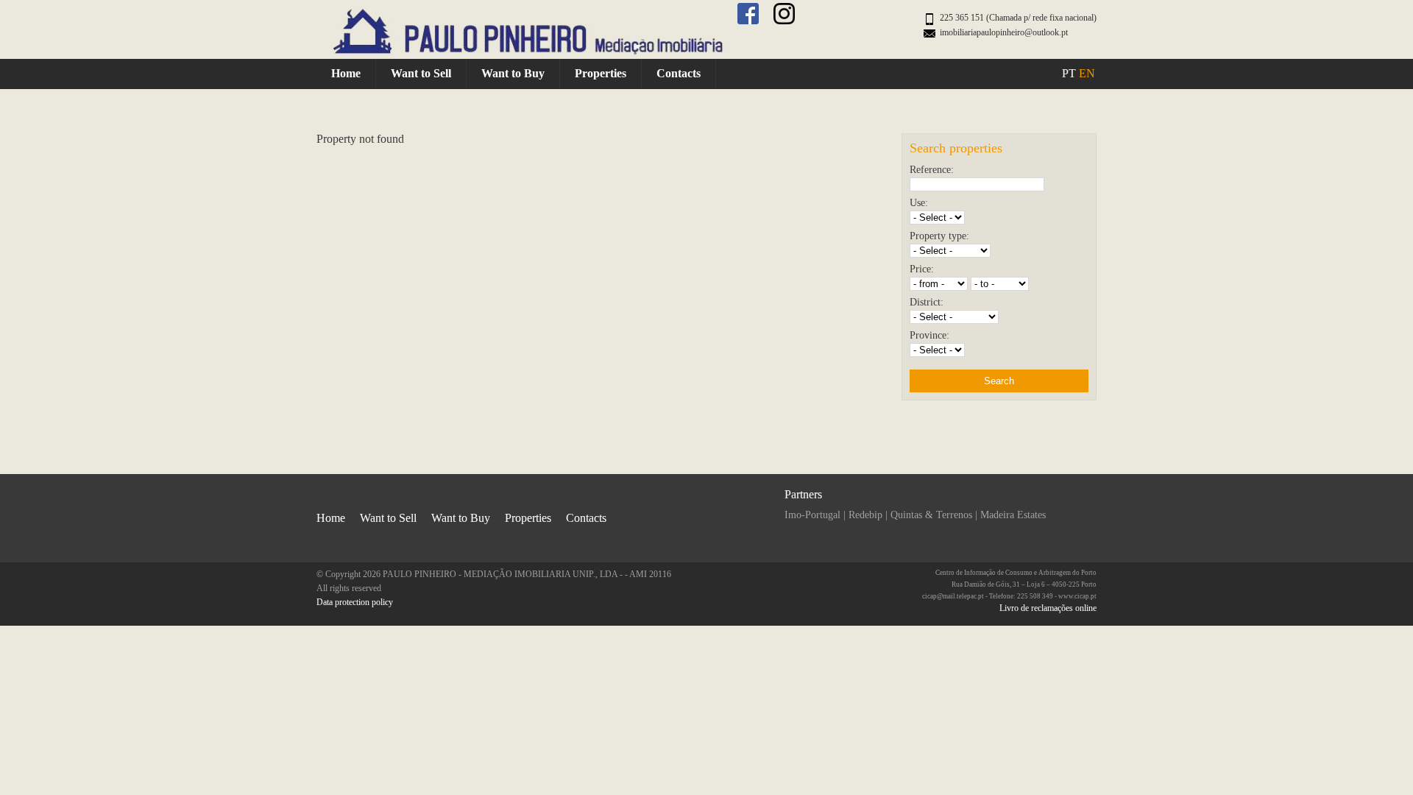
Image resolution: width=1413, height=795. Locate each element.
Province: (929, 335)
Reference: (932, 169)
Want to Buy (513, 73)
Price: (922, 269)
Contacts (678, 73)
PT (1069, 73)
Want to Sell (421, 73)
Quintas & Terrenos (931, 514)
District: (926, 302)
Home (346, 73)
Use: (919, 202)
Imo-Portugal (812, 514)
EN (1087, 73)
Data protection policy (354, 602)
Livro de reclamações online (1048, 608)
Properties (600, 73)
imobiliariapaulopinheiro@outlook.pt (1004, 32)
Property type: (939, 235)
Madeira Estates (1013, 514)
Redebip (865, 514)
